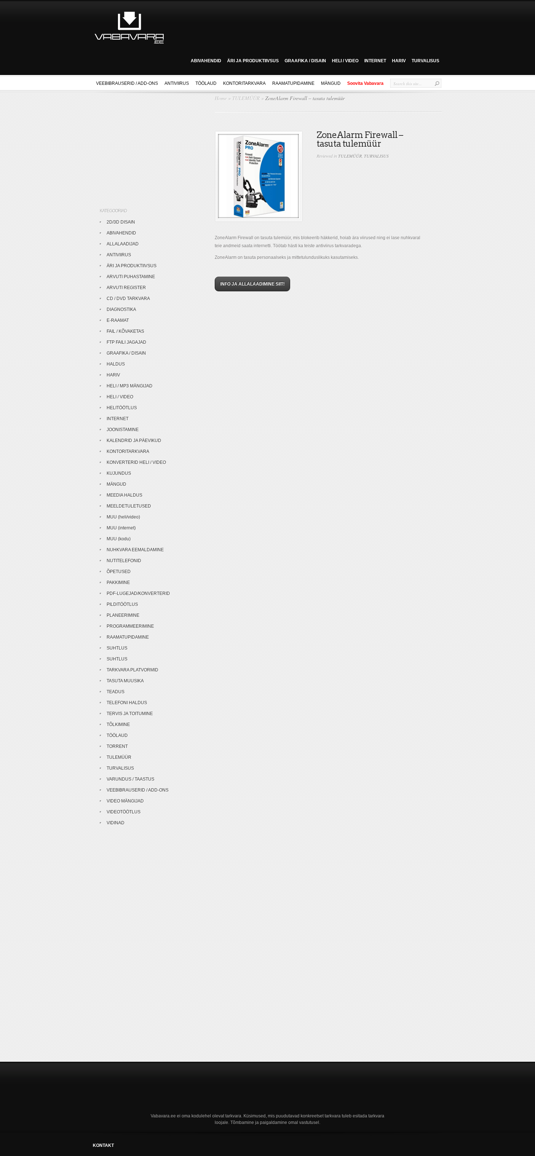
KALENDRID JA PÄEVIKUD (134, 440)
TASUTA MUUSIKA (125, 680)
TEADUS (115, 691)
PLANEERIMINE (123, 615)
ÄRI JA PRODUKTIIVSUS (253, 60)
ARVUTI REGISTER (126, 287)
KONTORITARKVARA (244, 83)
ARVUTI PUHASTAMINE (131, 276)
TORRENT (117, 746)
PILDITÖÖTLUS (122, 604)
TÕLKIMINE (118, 724)
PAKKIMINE (118, 582)
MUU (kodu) (119, 538)
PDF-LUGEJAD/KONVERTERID (138, 593)
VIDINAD (115, 822)
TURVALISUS (425, 60)
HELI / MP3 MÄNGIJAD (129, 385)
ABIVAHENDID (206, 60)
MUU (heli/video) (123, 517)
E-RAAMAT (118, 320)
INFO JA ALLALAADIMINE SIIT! (252, 284)
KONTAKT (103, 1145)
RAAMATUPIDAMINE (293, 83)
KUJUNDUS (119, 473)
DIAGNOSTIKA (121, 309)
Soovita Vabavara (365, 83)
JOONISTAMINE (123, 429)
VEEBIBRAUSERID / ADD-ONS (127, 83)
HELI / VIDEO (345, 60)
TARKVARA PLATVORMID (132, 669)
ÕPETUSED (119, 571)
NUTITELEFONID (124, 560)
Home (221, 98)
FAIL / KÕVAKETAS (125, 331)
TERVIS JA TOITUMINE (130, 713)
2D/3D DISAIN (121, 222)
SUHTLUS (117, 648)
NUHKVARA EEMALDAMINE (135, 549)
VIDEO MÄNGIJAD (125, 801)
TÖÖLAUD (206, 83)
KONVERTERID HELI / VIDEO (136, 462)
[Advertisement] (305, 26)
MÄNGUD (331, 83)
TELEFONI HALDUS (127, 702)
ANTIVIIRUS (177, 83)
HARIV (399, 60)
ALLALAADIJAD (123, 243)
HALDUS (116, 364)
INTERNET (375, 60)
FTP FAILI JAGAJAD (126, 342)
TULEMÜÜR (246, 98)
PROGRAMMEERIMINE (130, 626)
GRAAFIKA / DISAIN (305, 60)
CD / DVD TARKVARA (128, 298)
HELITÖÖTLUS (122, 407)
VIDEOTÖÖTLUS (123, 811)
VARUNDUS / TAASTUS (130, 779)
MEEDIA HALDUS (124, 495)
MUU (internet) (121, 527)
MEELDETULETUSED (129, 506)
